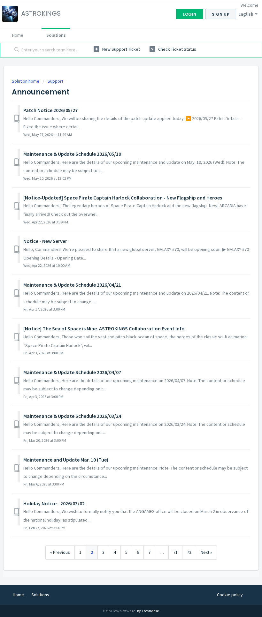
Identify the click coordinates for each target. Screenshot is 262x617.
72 (189, 552)
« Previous (60, 552)
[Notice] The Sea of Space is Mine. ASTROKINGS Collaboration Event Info (104, 328)
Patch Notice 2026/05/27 (50, 110)
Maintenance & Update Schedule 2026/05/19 (72, 154)
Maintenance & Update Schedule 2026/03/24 (72, 416)
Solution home (26, 81)
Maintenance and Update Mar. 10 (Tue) (65, 459)
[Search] (15, 50)
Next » (206, 552)
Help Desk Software (119, 610)
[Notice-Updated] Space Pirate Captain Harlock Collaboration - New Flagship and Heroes (122, 197)
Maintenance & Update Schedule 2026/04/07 (72, 372)
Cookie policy (230, 595)
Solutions (56, 35)
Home (17, 35)
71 (175, 552)
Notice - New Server (45, 241)
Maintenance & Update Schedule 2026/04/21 (72, 285)
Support (55, 81)
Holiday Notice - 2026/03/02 (54, 503)
